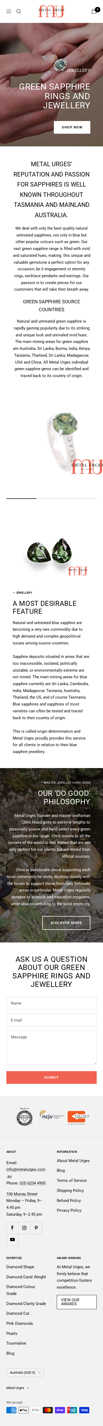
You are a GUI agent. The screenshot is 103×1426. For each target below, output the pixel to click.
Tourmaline (16, 1343)
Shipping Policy (70, 1190)
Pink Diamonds (19, 1323)
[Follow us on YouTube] (12, 1240)
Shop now (72, 127)
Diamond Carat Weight (26, 1277)
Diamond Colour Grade (20, 1290)
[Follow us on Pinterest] (36, 1228)
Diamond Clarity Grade (26, 1303)
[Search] (18, 11)
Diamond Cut (17, 1313)
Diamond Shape (20, 1267)
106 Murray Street (22, 1194)
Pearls (11, 1333)
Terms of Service (72, 1180)
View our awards (70, 1302)
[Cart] (94, 11)
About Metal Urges (73, 1160)
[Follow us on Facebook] (12, 1228)
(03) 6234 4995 (32, 1183)
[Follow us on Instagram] (24, 1228)
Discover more (66, 923)
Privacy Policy (69, 1210)
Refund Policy (69, 1200)
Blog (61, 1170)
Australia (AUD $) (22, 1372)
